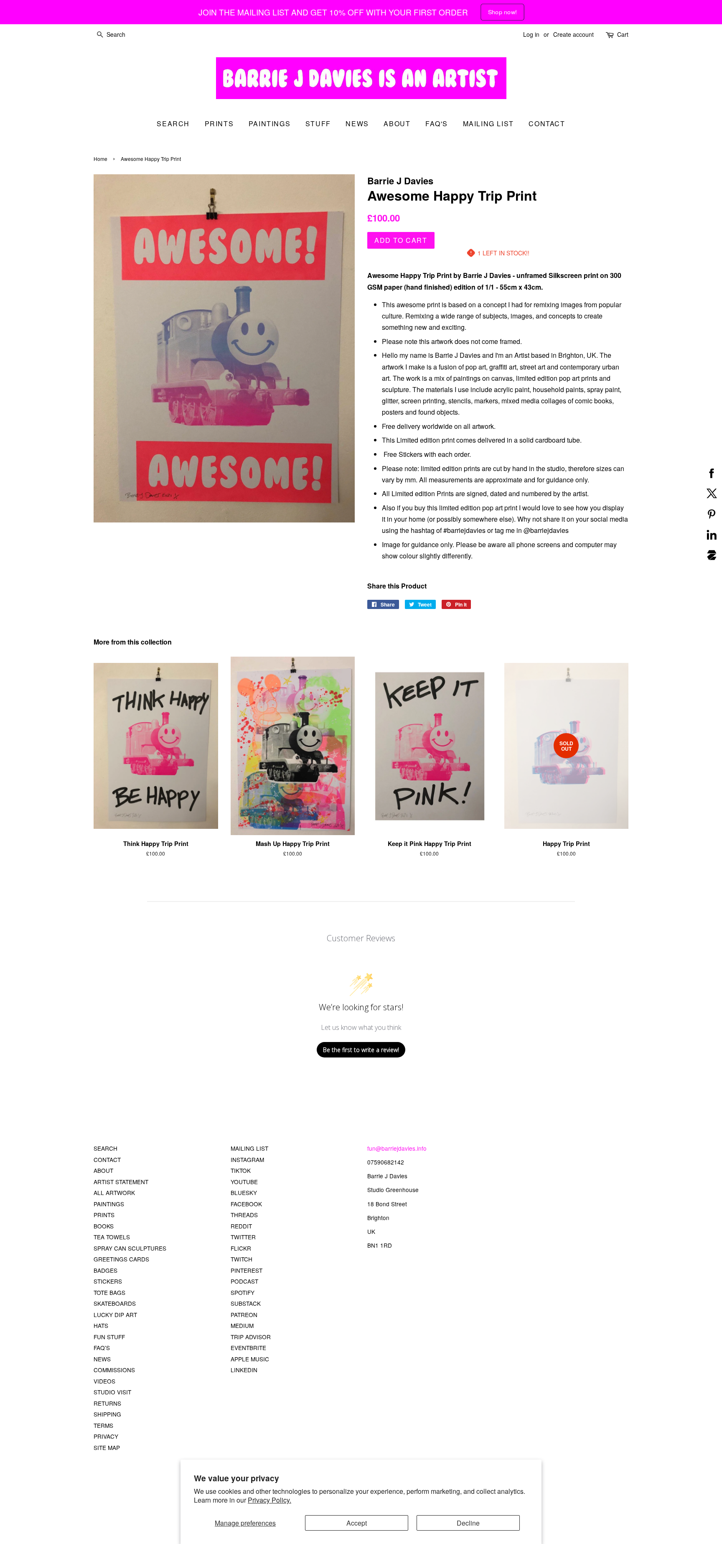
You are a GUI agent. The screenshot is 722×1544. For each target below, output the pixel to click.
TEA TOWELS (112, 1237)
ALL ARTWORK (114, 1192)
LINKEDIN (244, 1370)
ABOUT (103, 1170)
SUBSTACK (246, 1303)
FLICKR (241, 1248)
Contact (547, 123)
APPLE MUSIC (250, 1359)
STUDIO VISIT (112, 1392)
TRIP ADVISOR (251, 1337)
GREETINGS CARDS (121, 1259)
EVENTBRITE (248, 1347)
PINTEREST (246, 1270)
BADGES (105, 1270)
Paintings (269, 123)
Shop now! (502, 12)
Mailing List (488, 123)
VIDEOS (104, 1381)
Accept (356, 1523)
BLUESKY (244, 1192)
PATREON (244, 1314)
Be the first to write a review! (361, 1050)
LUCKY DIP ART (115, 1314)
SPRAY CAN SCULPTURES (130, 1248)
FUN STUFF (109, 1337)
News (357, 123)
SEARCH (173, 123)
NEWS (102, 1359)
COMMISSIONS (114, 1370)
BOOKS (104, 1226)
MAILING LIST (249, 1148)
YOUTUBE (244, 1181)
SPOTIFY (242, 1292)
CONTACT (107, 1159)
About (397, 123)
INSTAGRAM (247, 1159)
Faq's (436, 123)
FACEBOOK (246, 1204)
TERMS (103, 1425)
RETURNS (107, 1403)
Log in (531, 34)
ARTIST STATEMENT (121, 1181)
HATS (101, 1325)
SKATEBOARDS (115, 1303)
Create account (573, 34)
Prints (219, 123)
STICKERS (108, 1281)
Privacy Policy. (269, 1500)
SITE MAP (107, 1447)
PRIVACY (106, 1436)
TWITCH (241, 1259)
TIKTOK (241, 1170)
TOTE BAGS (109, 1292)
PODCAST (244, 1281)
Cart (622, 34)
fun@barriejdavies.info (397, 1148)
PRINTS (104, 1214)
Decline (468, 1523)
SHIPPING (107, 1414)
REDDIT (241, 1226)
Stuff (318, 123)
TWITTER (243, 1237)
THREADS (244, 1214)
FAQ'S (102, 1347)
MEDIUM (242, 1325)
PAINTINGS (109, 1204)
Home (100, 158)
